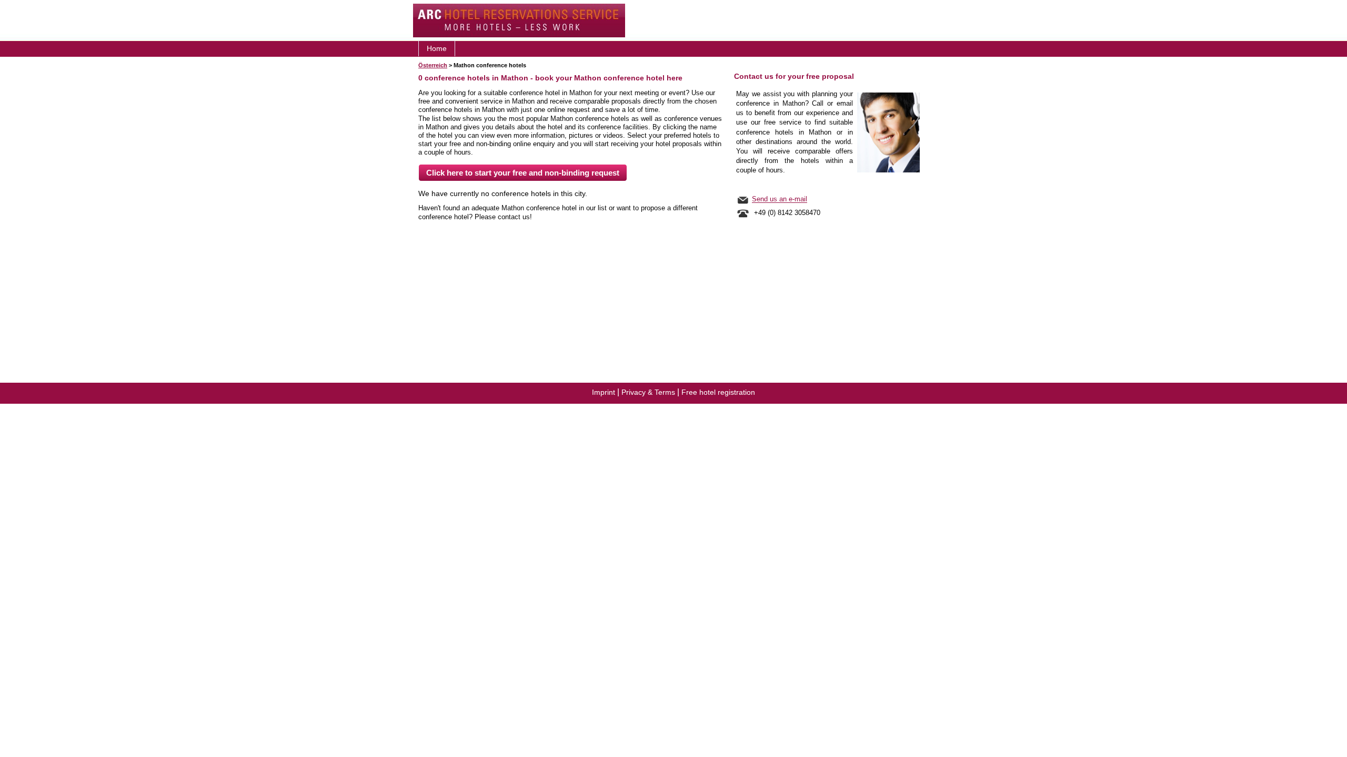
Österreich (432, 65)
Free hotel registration (718, 392)
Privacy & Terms (648, 392)
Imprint (603, 392)
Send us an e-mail (779, 199)
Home (437, 48)
